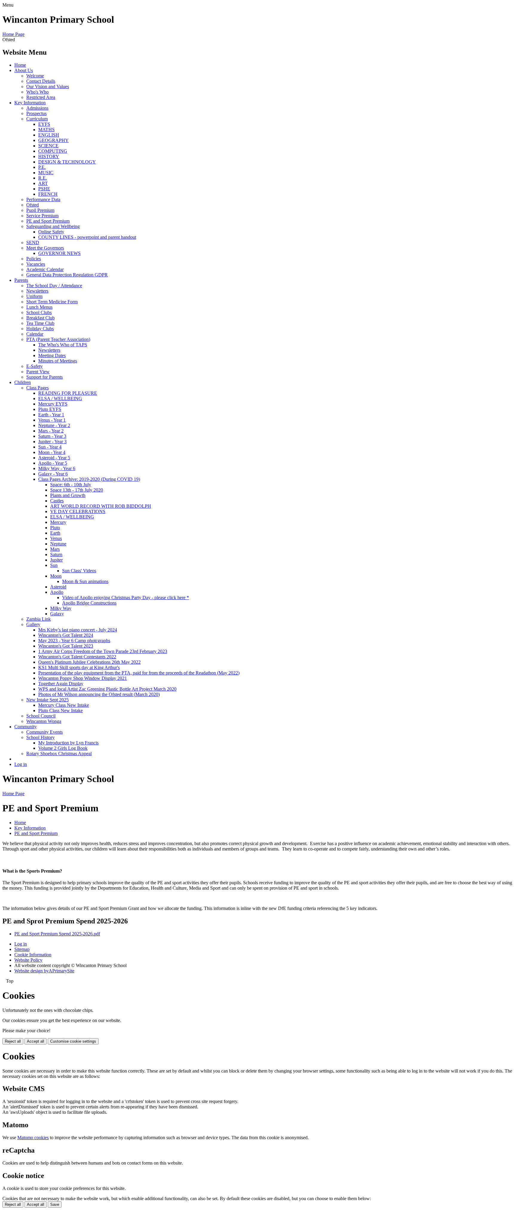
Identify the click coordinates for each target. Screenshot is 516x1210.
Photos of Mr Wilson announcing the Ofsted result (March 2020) (99, 694)
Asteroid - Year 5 (54, 457)
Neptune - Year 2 (54, 425)
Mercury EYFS (52, 403)
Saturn (56, 554)
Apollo (56, 592)
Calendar (34, 333)
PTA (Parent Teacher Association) (58, 339)
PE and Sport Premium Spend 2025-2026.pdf (57, 933)
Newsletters (37, 290)
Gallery (33, 624)
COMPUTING (52, 151)
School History (40, 737)
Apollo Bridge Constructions (89, 602)
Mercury (58, 522)
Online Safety (51, 231)
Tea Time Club (40, 323)
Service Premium (42, 215)
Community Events (44, 732)
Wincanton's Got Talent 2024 (65, 635)
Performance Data (43, 199)
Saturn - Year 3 (52, 436)
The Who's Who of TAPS (62, 344)
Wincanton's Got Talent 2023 (65, 645)
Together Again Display (60, 683)
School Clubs (39, 312)
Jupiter (56, 559)
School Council (41, 715)
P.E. (42, 167)
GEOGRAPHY (53, 140)
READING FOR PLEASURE (67, 393)
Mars (55, 549)
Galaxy (57, 613)
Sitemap (22, 949)
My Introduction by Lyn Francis (68, 742)
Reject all (13, 1041)
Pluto (55, 527)
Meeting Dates (52, 355)
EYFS (44, 124)
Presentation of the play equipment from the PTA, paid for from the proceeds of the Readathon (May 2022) (138, 672)
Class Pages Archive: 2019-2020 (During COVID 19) (89, 479)
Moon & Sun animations (85, 581)
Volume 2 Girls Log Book (62, 748)
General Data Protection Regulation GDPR (67, 274)
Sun (54, 565)
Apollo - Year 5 (52, 463)
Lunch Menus (39, 307)
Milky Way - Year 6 (56, 468)
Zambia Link (38, 619)
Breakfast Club (40, 317)
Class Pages (37, 387)
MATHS (46, 129)
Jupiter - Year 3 (52, 441)
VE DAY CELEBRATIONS (77, 511)
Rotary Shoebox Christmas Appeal (59, 753)
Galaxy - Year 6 (53, 473)
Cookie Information (32, 954)
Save (54, 1204)
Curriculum (37, 118)
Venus (56, 538)
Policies (33, 258)
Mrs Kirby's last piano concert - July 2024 (77, 629)
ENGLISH (48, 134)
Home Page (13, 34)
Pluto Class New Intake (60, 710)
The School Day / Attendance (54, 285)
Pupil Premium (40, 210)
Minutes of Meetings (57, 360)
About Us (23, 70)
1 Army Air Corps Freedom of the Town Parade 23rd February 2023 (102, 651)
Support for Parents (44, 377)
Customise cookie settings (73, 1041)
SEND (32, 242)
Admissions (37, 108)
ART (43, 183)
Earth (55, 533)
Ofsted (32, 204)
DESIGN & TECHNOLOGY (67, 161)
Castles (57, 500)
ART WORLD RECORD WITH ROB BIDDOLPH (100, 506)
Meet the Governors (45, 247)
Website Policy (28, 960)
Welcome (35, 75)
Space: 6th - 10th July (70, 484)
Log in (20, 764)
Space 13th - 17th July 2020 (76, 489)
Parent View (38, 371)
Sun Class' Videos (79, 570)
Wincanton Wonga (43, 721)
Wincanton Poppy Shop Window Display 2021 (82, 678)
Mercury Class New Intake (63, 705)
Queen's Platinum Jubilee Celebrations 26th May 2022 (89, 662)
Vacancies (35, 264)
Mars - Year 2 (51, 430)
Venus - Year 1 (52, 420)
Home (20, 65)
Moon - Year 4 (51, 452)
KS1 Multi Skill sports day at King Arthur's (79, 667)
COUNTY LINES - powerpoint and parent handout (87, 237)
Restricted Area (40, 97)
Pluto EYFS (49, 409)
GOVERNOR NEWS (59, 253)
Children (22, 382)
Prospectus (36, 113)
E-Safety (34, 366)
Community (25, 726)
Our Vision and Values (47, 86)
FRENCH (48, 194)
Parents (21, 280)
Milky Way (60, 608)
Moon (56, 576)
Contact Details (40, 81)
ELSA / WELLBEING (60, 398)
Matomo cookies (33, 1137)
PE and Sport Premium (48, 221)
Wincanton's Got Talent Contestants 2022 (77, 656)
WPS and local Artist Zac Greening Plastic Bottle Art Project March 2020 (107, 689)
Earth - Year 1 (51, 414)
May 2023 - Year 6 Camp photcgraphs (74, 640)
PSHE (44, 188)
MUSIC (45, 172)
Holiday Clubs (40, 328)
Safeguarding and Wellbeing (53, 226)
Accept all (35, 1041)
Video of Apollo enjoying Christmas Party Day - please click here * (125, 597)
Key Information (30, 102)
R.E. (42, 177)
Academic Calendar (45, 269)
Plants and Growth (67, 495)
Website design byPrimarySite (44, 970)
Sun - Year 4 (50, 446)
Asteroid (58, 586)
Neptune (58, 543)
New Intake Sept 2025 (47, 699)
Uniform (34, 296)
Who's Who (37, 91)
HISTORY (48, 156)
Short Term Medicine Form (52, 301)
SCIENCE (48, 145)
